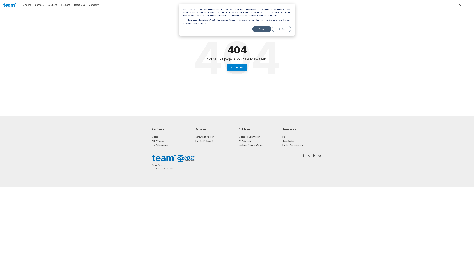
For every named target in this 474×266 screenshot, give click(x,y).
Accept (262, 29)
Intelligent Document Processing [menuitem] (253, 145)
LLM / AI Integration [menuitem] (160, 145)
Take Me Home (237, 68)
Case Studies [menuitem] (288, 141)
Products (65, 5)
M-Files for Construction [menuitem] (249, 137)
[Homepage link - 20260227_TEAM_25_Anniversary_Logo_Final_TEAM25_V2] (173, 161)
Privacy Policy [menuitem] (157, 165)
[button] (470, 5)
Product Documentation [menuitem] (292, 145)
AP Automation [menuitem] (245, 141)
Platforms (26, 5)
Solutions (52, 5)
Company (94, 5)
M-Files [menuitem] (155, 137)
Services (39, 5)
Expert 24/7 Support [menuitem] (204, 141)
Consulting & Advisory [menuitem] (204, 137)
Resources (79, 5)
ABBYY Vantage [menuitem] (159, 141)
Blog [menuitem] (284, 137)
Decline (282, 29)
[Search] (460, 5)
